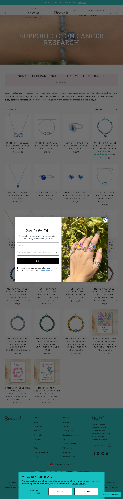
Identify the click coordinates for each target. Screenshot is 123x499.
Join (38, 261)
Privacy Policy (46, 270)
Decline (86, 491)
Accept (60, 491)
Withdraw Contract (110, 494)
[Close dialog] (105, 220)
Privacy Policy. (79, 483)
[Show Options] (56, 252)
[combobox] (37, 252)
